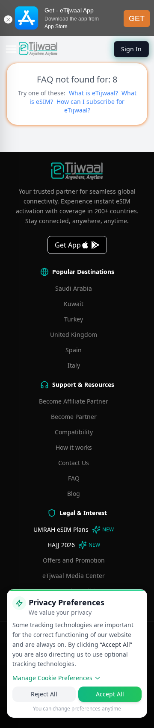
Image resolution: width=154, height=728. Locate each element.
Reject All (44, 694)
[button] (11, 49)
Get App (68, 245)
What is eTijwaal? (93, 93)
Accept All (110, 694)
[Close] (8, 19)
